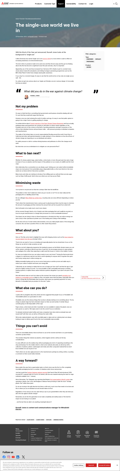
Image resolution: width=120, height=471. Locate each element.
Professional (90, 61)
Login (91, 4)
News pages (33, 434)
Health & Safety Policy (50, 436)
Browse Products (34, 428)
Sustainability (71, 4)
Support (61, 4)
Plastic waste (30, 419)
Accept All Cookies (104, 465)
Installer (98, 59)
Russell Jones (33, 36)
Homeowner (90, 59)
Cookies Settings (78, 465)
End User (18, 437)
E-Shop (32, 436)
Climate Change (40, 419)
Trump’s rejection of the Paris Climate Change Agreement (46, 123)
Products (38, 4)
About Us (47, 428)
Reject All (91, 465)
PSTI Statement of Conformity (51, 438)
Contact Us (83, 4)
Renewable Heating (58, 419)
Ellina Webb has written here (34, 198)
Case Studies (48, 432)
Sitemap (47, 434)
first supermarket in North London (60, 379)
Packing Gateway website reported (37, 372)
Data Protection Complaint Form (51, 441)
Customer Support (49, 430)
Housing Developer (21, 440)
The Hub (33, 432)
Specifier (18, 435)
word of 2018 (47, 58)
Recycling (48, 419)
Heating (89, 67)
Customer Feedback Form (36, 438)
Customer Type (49, 4)
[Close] (117, 465)
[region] (60, 465)
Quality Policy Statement (36, 440)
